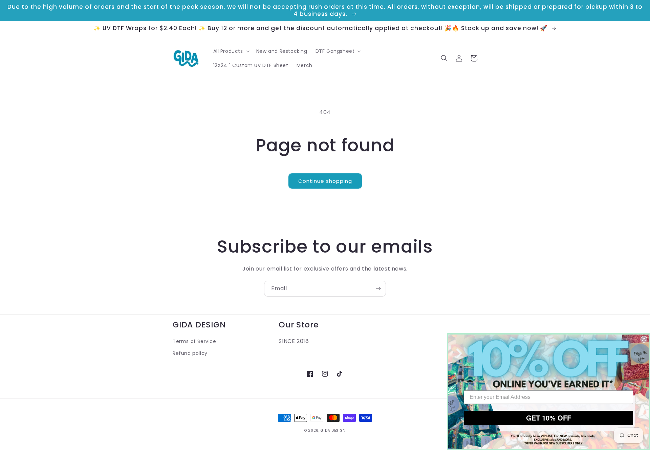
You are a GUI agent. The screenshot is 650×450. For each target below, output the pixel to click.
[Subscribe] (378, 289)
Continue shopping (325, 181)
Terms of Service (194, 341)
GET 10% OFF (548, 418)
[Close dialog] (644, 339)
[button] (230, 51)
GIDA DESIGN (333, 430)
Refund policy (190, 353)
